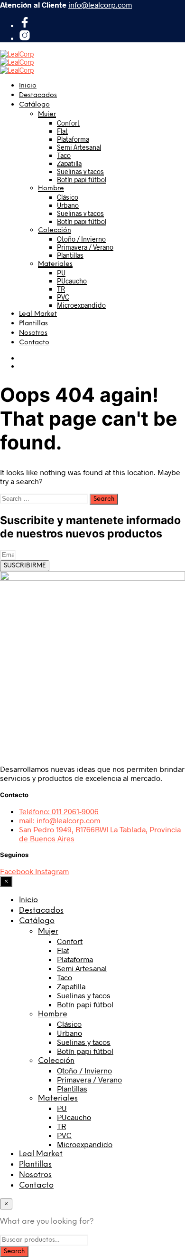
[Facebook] (24, 24)
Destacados (38, 95)
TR (61, 289)
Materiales (55, 264)
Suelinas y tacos (80, 171)
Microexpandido (81, 305)
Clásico (67, 197)
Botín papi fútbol (81, 179)
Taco (64, 155)
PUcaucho (72, 281)
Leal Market (38, 314)
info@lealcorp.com (100, 4)
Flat (62, 131)
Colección (54, 230)
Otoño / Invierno (81, 239)
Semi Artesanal (79, 147)
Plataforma (73, 139)
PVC (63, 297)
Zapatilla (69, 163)
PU (61, 273)
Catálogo (34, 104)
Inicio (28, 85)
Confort (68, 123)
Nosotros (33, 333)
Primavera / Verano (85, 247)
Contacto (34, 342)
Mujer (47, 114)
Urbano (68, 205)
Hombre (51, 188)
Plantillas (70, 255)
